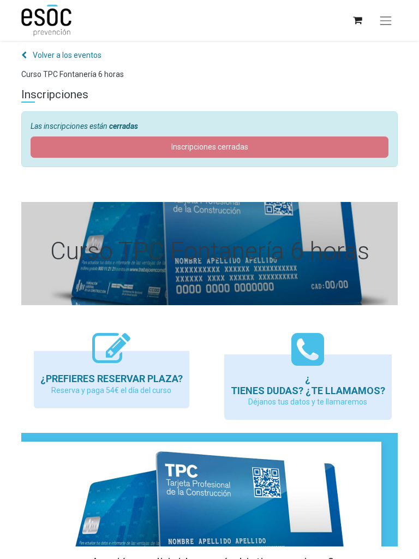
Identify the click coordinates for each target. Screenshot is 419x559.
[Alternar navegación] (386, 20)
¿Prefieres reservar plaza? (111, 378)
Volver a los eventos (66, 55)
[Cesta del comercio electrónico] (357, 20)
